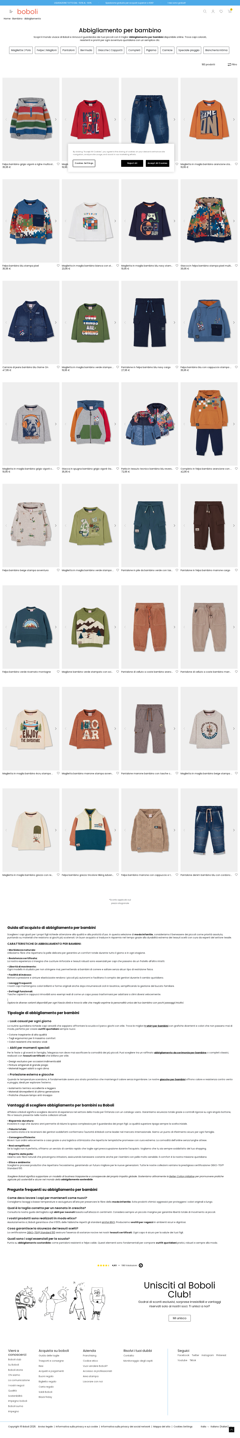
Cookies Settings (84, 163)
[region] (121, 158)
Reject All (132, 163)
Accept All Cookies (158, 163)
